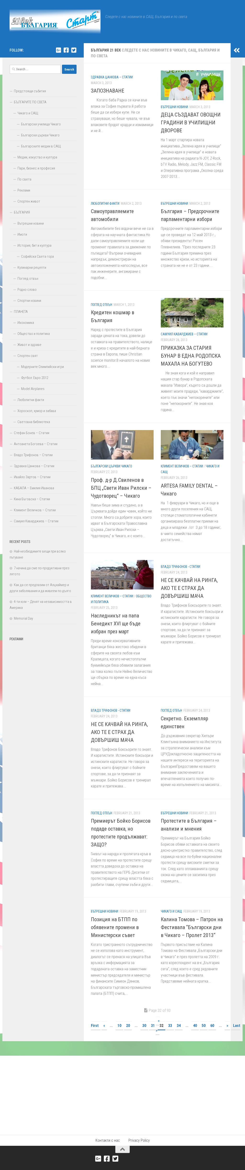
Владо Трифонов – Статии (33, 455)
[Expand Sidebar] (237, 50)
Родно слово (27, 289)
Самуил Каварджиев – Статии (184, 334)
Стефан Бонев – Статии (31, 433)
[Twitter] (74, 50)
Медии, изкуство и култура (37, 157)
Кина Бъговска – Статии (32, 499)
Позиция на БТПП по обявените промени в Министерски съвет (115, 927)
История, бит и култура (34, 245)
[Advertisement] (43, 673)
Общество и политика (33, 334)
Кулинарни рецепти (31, 267)
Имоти (22, 234)
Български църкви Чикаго (111, 466)
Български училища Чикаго (41, 124)
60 (212, 1025)
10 (119, 1025)
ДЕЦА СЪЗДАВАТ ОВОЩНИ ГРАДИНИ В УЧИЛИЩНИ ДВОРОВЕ (191, 123)
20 (128, 1025)
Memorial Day (23, 618)
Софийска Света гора (37, 256)
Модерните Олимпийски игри (42, 367)
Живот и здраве (29, 345)
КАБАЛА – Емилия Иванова (34, 488)
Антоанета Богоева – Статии (35, 444)
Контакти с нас (107, 1140)
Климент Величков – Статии (182, 466)
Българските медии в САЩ (41, 146)
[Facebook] (66, 50)
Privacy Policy (139, 1140)
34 (179, 1025)
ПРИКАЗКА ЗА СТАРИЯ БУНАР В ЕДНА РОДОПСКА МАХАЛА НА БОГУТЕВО (191, 356)
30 (144, 1025)
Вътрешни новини (174, 107)
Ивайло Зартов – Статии (32, 477)
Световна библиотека (33, 422)
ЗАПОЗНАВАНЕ (107, 91)
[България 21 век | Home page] (55, 22)
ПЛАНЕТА (21, 311)
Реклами (23, 190)
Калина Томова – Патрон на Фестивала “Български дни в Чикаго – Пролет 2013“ (192, 927)
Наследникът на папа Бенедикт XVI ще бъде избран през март (115, 623)
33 (170, 1025)
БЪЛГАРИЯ (22, 212)
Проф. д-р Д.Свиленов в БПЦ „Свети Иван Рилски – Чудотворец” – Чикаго (121, 488)
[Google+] (58, 50)
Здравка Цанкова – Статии (112, 77)
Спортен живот (28, 201)
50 (204, 1025)
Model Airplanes (33, 389)
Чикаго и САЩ (171, 911)
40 (195, 1025)
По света (24, 179)
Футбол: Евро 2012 (34, 378)
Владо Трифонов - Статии (180, 567)
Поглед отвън (101, 305)
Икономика (25, 322)
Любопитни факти (105, 203)
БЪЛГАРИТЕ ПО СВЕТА (30, 102)
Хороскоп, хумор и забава (36, 411)
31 (153, 1025)
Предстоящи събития (30, 91)
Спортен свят (27, 356)
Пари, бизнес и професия (36, 168)
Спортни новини (29, 300)
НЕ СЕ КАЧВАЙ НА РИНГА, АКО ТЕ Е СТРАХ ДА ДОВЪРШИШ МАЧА (189, 588)
